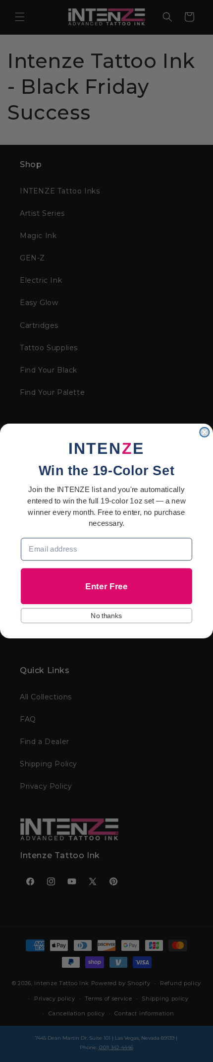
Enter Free (106, 586)
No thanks (106, 616)
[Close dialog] (204, 432)
